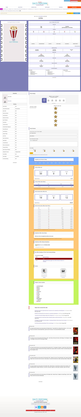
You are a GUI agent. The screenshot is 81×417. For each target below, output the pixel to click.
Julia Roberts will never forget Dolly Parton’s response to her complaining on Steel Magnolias (49, 310)
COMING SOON (33, 7)
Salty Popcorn (2, 10)
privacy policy (45, 154)
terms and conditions (40, 154)
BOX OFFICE (20, 7)
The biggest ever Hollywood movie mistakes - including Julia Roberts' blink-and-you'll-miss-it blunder (51, 320)
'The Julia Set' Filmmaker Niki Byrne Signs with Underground (44, 315)
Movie (17, 10)
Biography (9, 10)
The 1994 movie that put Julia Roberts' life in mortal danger (44, 323)
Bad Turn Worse (46, 256)
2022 (6, 10)
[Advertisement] (54, 84)
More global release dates (40, 247)
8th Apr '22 (34, 71)
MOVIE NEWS (47, 7)
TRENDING (61, 7)
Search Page (76, 13)
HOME (7, 7)
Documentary (13, 10)
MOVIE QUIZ (74, 7)
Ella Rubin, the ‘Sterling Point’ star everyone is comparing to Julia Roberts (46, 313)
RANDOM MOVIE (66, 0)
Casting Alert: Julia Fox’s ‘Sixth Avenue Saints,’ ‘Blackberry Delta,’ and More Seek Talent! (48, 317)
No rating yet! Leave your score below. (14, 22)
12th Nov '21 (51, 71)
